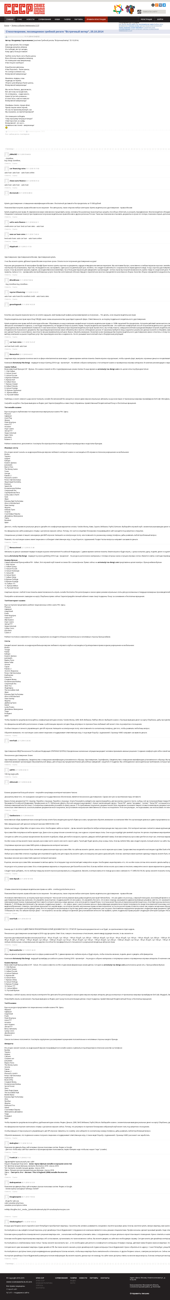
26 (73, 149)
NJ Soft (9, 1292)
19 (55, 149)
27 (76, 149)
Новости (30, 19)
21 (60, 149)
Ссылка (14, 163)
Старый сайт (11, 1289)
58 (158, 149)
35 (97, 149)
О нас (19, 19)
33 (92, 149)
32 (89, 149)
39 (108, 149)
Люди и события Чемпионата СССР (25, 25)
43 (118, 149)
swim (152, 24)
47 (129, 149)
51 (140, 149)
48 (132, 149)
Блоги (6, 25)
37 (102, 149)
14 (41, 149)
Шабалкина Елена (16, 36)
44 (121, 149)
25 (70, 149)
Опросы (39, 1285)
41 (113, 149)
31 (86, 149)
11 (33, 149)
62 (169, 149)
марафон (139, 27)
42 (116, 149)
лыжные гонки (129, 27)
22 (62, 149)
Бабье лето (158, 24)
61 (166, 149)
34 (94, 149)
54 (147, 149)
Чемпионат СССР (125, 30)
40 (110, 149)
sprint (124, 24)
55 (150, 149)
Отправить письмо (139, 1293)
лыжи (121, 27)
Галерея (67, 19)
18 (52, 149)
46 (126, 149)
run (120, 24)
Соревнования (44, 19)
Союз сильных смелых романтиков (145, 29)
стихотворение (24, 134)
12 (36, 149)
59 (161, 149)
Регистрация (146, 19)
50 (137, 149)
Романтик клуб (149, 27)
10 (31, 149)
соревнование (124, 29)
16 (47, 149)
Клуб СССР (40, 1278)
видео (73, 1281)
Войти (160, 19)
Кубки (57, 19)
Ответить (8, 163)
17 (49, 149)
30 (84, 149)
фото (72, 1283)
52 (142, 149)
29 (81, 149)
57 (155, 149)
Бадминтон (123, 26)
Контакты (40, 1288)
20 (57, 149)
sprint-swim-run (132, 24)
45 (124, 149)
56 (153, 149)
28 (78, 149)
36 (100, 149)
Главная (9, 19)
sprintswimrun (144, 24)
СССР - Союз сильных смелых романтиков (24, 8)
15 (44, 149)
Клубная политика (44, 1283)
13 (39, 149)
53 (145, 149)
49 (134, 149)
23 (65, 149)
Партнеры (79, 19)
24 (68, 149)
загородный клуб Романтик (151, 26)
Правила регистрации (96, 19)
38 (105, 149)
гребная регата (14, 134)
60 (163, 149)
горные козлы (133, 26)
